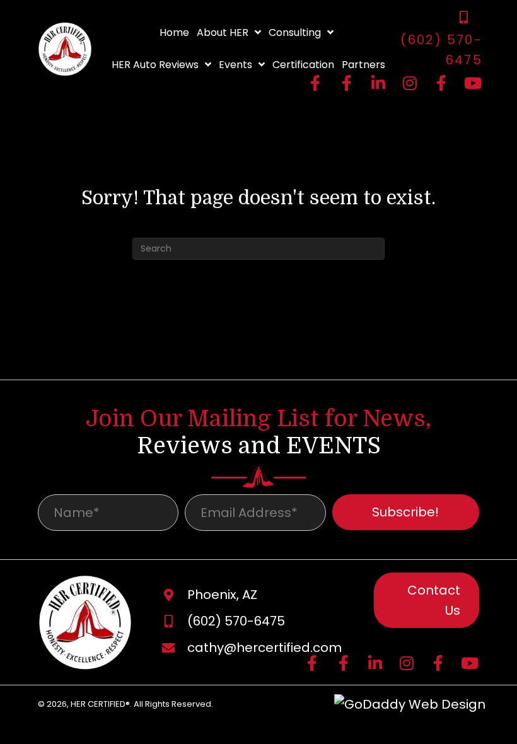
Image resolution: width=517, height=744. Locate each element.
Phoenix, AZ (222, 594)
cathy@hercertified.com (264, 647)
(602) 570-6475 (236, 621)
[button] (315, 82)
